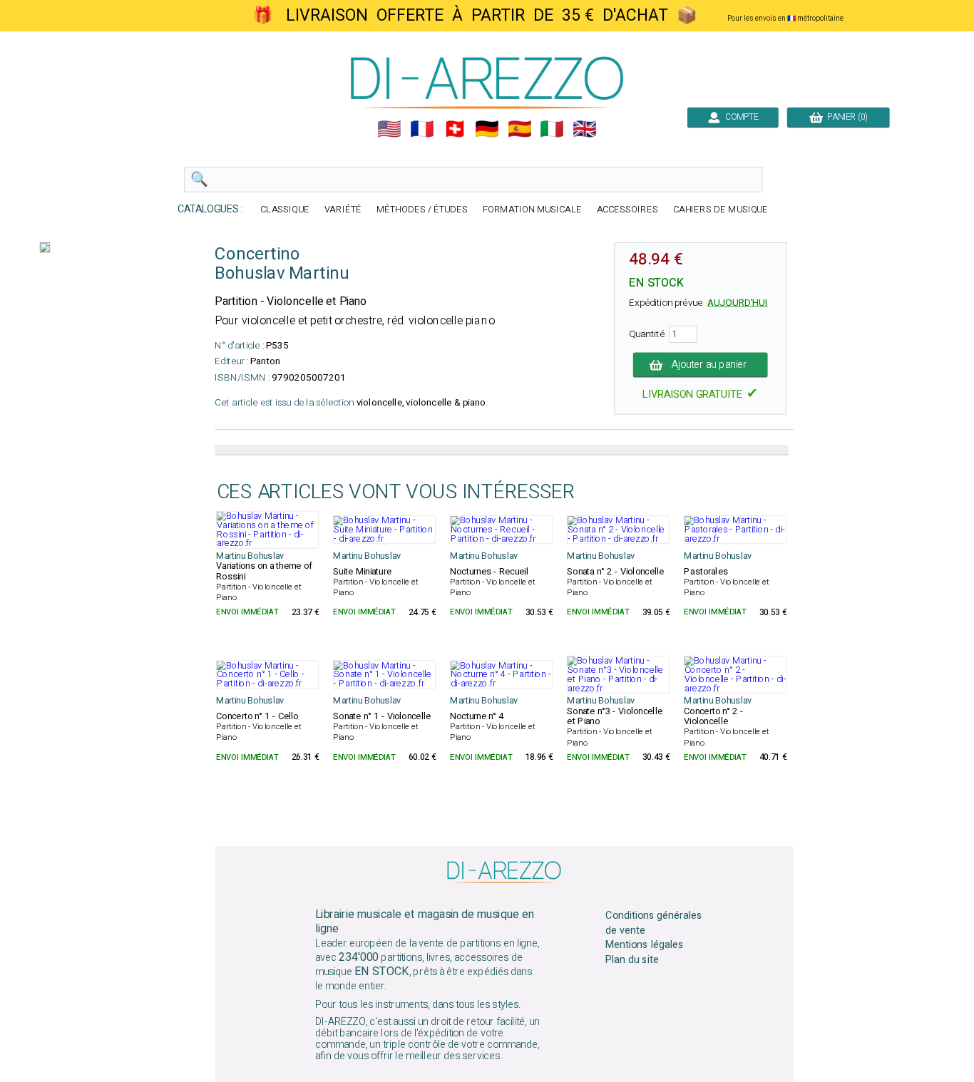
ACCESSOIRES (627, 210)
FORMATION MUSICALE (532, 210)
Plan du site (631, 960)
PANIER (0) (845, 116)
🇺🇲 (389, 129)
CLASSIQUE (284, 210)
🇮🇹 (552, 129)
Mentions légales (644, 945)
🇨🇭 (455, 129)
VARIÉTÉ (343, 210)
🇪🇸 (520, 129)
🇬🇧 (585, 129)
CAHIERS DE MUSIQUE (721, 210)
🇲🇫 (422, 129)
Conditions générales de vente (653, 923)
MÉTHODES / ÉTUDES (422, 210)
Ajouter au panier (709, 365)
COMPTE (740, 116)
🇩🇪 (487, 129)
